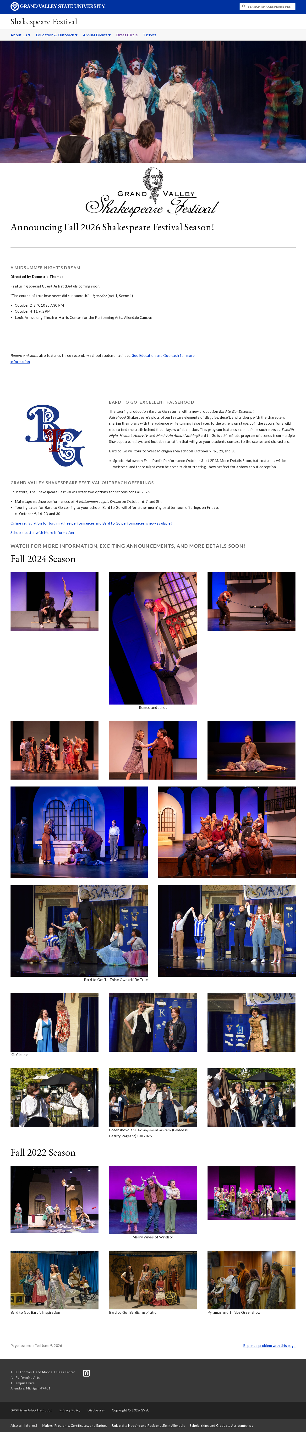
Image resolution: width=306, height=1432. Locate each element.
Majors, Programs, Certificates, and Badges (74, 1425)
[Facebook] (87, 1373)
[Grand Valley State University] (58, 9)
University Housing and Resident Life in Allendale (148, 1425)
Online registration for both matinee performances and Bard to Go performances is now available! (91, 523)
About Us (19, 35)
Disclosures (96, 1410)
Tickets (150, 35)
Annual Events (95, 35)
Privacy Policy (70, 1410)
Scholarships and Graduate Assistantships (221, 1425)
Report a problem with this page (269, 1346)
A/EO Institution (32, 1410)
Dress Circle (127, 35)
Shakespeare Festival (44, 21)
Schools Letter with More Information (42, 533)
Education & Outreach (55, 35)
